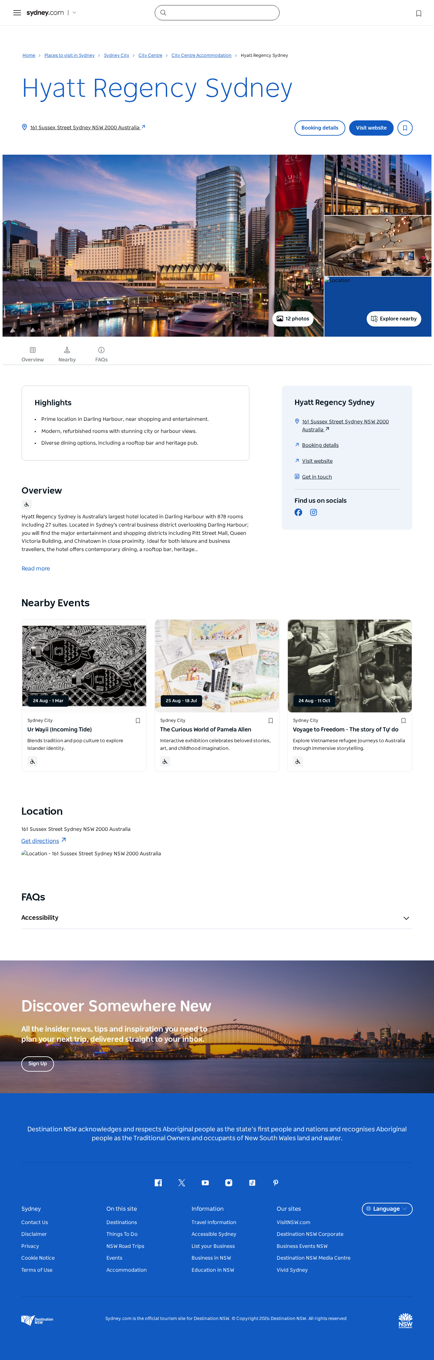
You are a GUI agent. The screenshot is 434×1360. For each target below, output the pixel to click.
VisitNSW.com (293, 1222)
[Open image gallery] (163, 336)
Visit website (371, 128)
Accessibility (39, 918)
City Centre (150, 55)
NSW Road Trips (125, 1246)
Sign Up (37, 1063)
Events (114, 1258)
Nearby (67, 359)
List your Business (213, 1246)
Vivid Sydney (292, 1270)
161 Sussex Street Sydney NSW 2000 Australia (85, 127)
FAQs (101, 359)
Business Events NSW (302, 1246)
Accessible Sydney (214, 1234)
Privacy (30, 1246)
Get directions (40, 841)
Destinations (121, 1222)
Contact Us (34, 1222)
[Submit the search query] (163, 12)
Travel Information (214, 1222)
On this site (121, 1209)
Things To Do (122, 1234)
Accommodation (126, 1270)
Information (208, 1209)
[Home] (45, 13)
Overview (33, 359)
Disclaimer (34, 1234)
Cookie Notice (38, 1258)
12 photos (297, 318)
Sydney (31, 1209)
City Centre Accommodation (202, 55)
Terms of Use (36, 1270)
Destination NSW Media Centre (313, 1258)
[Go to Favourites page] (418, 13)
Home (29, 55)
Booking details (320, 128)
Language (386, 1209)
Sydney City (116, 55)
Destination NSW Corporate (310, 1234)
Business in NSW (211, 1258)
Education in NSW (213, 1270)
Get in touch (317, 477)
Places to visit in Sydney (69, 55)
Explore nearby (398, 318)
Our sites (289, 1209)
